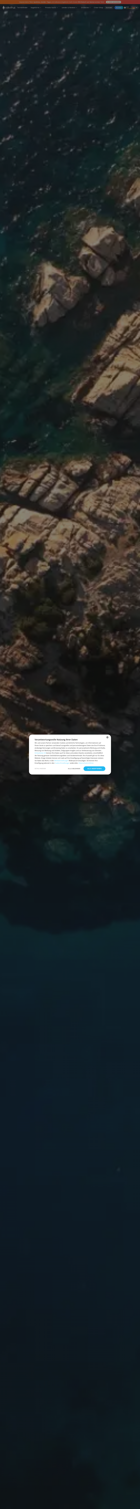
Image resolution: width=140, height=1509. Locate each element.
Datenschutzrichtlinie (86, 763)
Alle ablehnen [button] (74, 769)
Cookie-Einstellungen (62, 763)
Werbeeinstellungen (61, 760)
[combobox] (107, 737)
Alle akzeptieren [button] (94, 769)
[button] (40, 768)
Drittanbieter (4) (40, 753)
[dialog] (70, 755)
